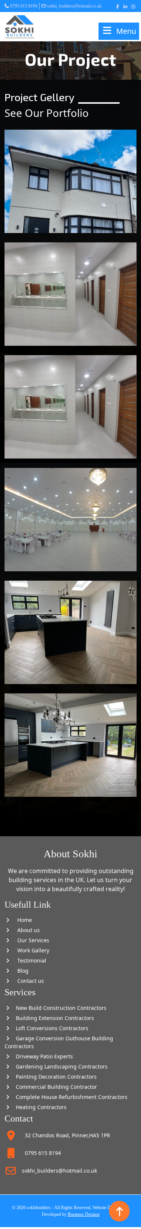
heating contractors (39, 1107)
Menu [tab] (126, 31)
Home (21, 919)
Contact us (27, 980)
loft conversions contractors (49, 1028)
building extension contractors (52, 1018)
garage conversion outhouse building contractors (59, 1042)
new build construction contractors (58, 1007)
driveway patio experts (42, 1056)
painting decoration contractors (54, 1076)
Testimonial (28, 960)
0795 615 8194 (23, 6)
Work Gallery (30, 950)
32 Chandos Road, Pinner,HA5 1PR (63, 1135)
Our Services (30, 940)
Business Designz (84, 1214)
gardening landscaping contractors (59, 1066)
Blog (20, 970)
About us (25, 930)
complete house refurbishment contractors (69, 1096)
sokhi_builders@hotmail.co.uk (74, 6)
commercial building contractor (54, 1086)
